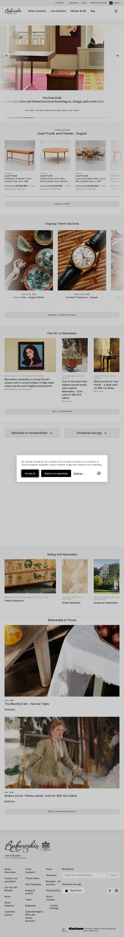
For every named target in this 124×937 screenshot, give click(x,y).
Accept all (30, 473)
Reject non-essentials (56, 473)
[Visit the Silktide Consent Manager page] (99, 473)
